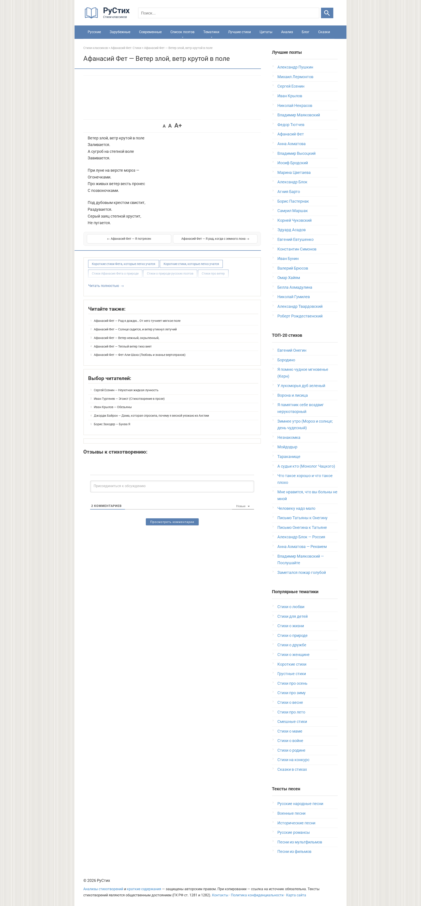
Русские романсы (293, 832)
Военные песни (291, 813)
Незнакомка (288, 437)
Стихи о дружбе (291, 645)
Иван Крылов (289, 96)
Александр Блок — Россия (301, 537)
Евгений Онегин (291, 350)
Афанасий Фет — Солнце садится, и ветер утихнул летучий (135, 329)
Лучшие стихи (239, 32)
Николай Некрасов (294, 105)
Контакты (220, 895)
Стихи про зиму (291, 692)
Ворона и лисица (292, 395)
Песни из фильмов (294, 851)
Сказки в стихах (292, 769)
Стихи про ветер (213, 273)
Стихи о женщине (293, 654)
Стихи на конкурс (293, 759)
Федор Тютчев (290, 124)
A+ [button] (178, 125)
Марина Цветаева (294, 172)
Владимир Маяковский (298, 115)
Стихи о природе (292, 635)
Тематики (211, 32)
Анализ (287, 32)
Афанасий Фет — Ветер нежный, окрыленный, (126, 338)
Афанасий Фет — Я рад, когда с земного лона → (215, 238)
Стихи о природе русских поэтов (170, 273)
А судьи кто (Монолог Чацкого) (306, 466)
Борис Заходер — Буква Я (112, 424)
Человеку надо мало (296, 508)
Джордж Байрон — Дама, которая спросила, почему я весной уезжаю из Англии (151, 415)
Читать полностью (103, 286)
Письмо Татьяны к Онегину (302, 517)
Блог (305, 32)
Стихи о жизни (290, 625)
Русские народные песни (300, 803)
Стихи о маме (289, 731)
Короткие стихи (291, 664)
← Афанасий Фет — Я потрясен (129, 238)
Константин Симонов (296, 249)
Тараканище (288, 456)
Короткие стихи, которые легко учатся (191, 264)
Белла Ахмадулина (294, 287)
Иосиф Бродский (292, 162)
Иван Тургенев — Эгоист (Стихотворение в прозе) (129, 398)
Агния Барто (288, 191)
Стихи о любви (290, 606)
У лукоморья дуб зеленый (301, 385)
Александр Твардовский (300, 306)
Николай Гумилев (293, 296)
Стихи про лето (291, 712)
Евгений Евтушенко (295, 239)
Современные (150, 32)
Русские (94, 32)
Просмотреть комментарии (172, 522)
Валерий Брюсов (292, 268)
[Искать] (327, 13)
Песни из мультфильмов (299, 842)
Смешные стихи (292, 721)
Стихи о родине (291, 750)
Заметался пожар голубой (301, 572)
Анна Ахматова (291, 143)
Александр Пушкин (295, 67)
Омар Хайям (288, 277)
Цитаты (266, 32)
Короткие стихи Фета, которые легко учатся (123, 264)
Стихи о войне (290, 740)
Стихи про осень (292, 683)
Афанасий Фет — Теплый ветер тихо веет (123, 346)
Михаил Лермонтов (295, 76)
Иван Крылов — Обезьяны (113, 407)
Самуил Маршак (292, 210)
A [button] (164, 126)
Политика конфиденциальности (257, 895)
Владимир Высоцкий (296, 153)
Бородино (286, 360)
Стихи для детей (292, 616)
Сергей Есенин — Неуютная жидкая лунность (126, 390)
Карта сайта (296, 895)
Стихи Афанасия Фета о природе (115, 273)
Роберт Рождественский (300, 316)
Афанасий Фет (290, 134)
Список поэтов (182, 32)
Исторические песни (296, 823)
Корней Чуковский (294, 220)
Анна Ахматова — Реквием (302, 546)
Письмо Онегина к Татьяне (302, 527)
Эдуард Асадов (291, 229)
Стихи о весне (290, 702)
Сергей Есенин (290, 86)
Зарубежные (120, 32)
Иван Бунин (288, 258)
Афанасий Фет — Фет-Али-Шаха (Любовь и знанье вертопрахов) (140, 355)
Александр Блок (292, 182)
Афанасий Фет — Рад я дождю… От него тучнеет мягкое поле (137, 320)
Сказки (324, 32)
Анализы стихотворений (103, 889)
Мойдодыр (287, 447)
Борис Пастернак (293, 201)
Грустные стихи (291, 673)
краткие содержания (144, 889)
